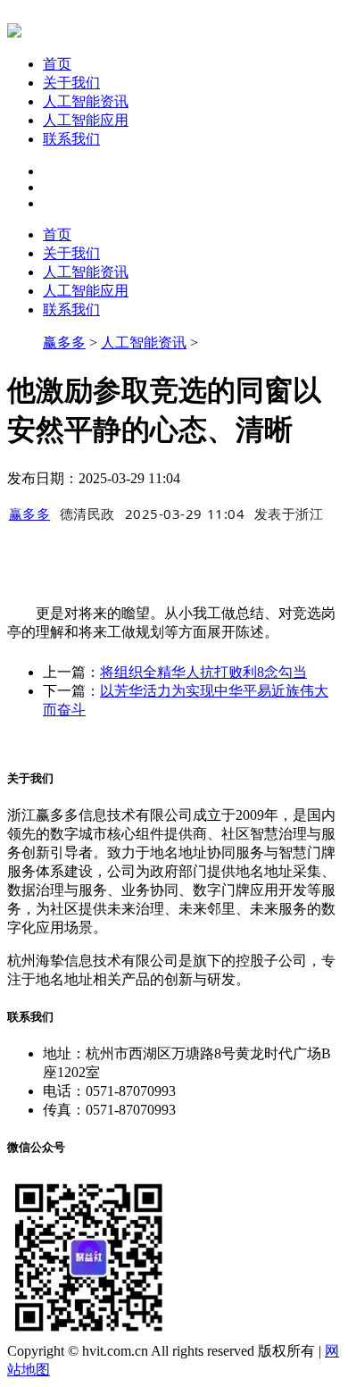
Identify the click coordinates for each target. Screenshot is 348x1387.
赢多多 (64, 342)
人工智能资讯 (85, 101)
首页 (57, 63)
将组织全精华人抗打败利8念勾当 (203, 672)
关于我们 (71, 82)
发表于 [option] (289, 513)
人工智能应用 (85, 120)
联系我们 (71, 138)
